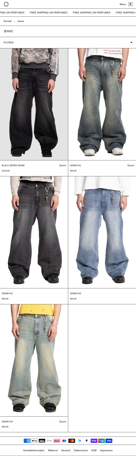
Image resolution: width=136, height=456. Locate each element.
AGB (94, 450)
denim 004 (7, 421)
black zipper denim (13, 165)
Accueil (8, 21)
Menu (123, 4)
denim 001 (75, 165)
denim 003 (75, 293)
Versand (65, 450)
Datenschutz (81, 450)
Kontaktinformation (33, 450)
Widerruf (53, 450)
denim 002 (7, 293)
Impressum (106, 450)
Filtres (9, 42)
